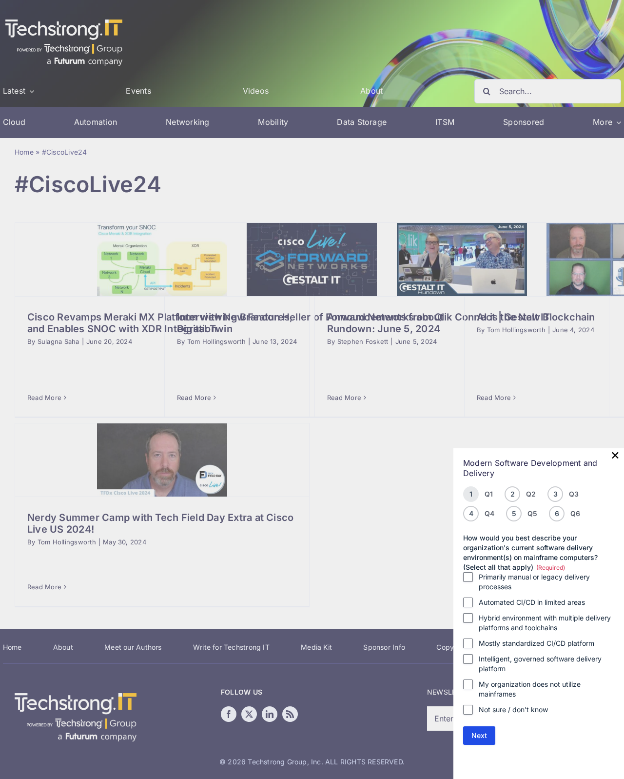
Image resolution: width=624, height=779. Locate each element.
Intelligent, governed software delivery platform (540, 664)
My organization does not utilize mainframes (530, 689)
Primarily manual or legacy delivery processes (534, 582)
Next (479, 735)
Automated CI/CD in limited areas (532, 602)
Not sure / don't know (513, 709)
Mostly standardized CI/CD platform (536, 643)
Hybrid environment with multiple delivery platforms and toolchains (545, 623)
